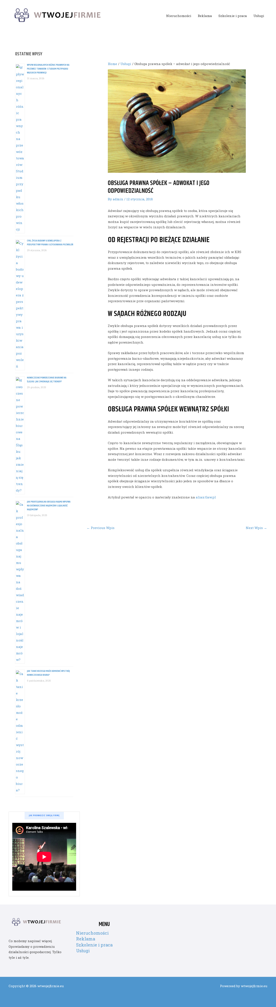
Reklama (205, 16)
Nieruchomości (178, 16)
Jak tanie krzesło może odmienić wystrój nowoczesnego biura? (48, 673)
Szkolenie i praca (232, 16)
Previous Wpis (100, 528)
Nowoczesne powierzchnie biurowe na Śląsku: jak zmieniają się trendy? (46, 380)
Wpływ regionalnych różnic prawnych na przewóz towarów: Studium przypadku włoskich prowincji (48, 69)
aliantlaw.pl (206, 497)
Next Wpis (256, 528)
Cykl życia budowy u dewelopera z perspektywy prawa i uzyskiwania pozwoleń (50, 243)
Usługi (258, 16)
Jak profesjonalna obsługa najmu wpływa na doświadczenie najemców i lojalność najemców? (49, 506)
